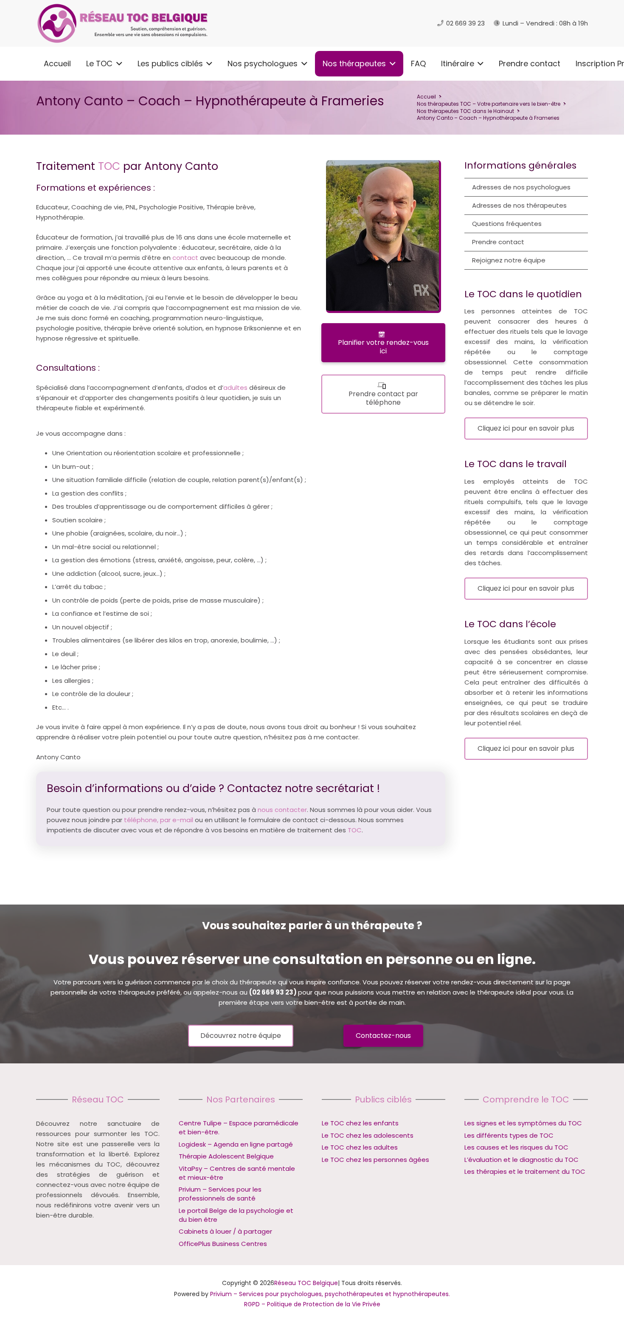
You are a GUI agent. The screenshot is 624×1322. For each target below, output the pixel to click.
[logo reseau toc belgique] (123, 23)
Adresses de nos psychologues (521, 187)
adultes (235, 387)
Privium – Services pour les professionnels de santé (220, 1194)
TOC (109, 166)
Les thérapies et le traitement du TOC (524, 1171)
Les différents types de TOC (509, 1135)
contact (185, 257)
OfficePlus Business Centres (223, 1243)
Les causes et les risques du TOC (516, 1147)
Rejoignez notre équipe (508, 260)
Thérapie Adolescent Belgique (226, 1156)
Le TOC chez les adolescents (367, 1135)
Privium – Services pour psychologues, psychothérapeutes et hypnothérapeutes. (330, 1294)
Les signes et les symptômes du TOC (523, 1123)
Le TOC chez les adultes (360, 1147)
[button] (117, 63)
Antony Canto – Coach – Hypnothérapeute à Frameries (488, 117)
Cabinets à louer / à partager (225, 1231)
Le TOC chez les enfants (360, 1123)
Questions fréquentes (507, 223)
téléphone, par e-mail (158, 819)
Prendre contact (498, 241)
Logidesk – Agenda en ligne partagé (236, 1144)
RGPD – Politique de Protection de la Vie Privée (312, 1304)
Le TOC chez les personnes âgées (375, 1159)
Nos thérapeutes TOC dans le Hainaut (465, 111)
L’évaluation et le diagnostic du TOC (521, 1159)
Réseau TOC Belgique (306, 1283)
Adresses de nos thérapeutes (519, 205)
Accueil (426, 96)
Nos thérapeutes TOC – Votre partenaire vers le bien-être (488, 103)
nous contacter (282, 809)
